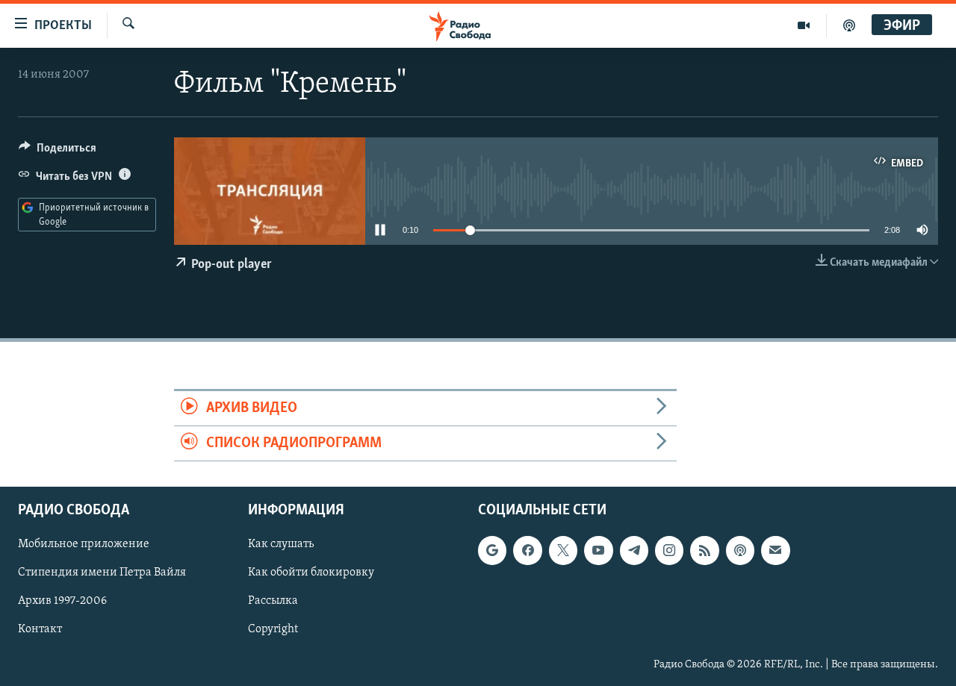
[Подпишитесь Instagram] (669, 551)
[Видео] (804, 25)
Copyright (273, 630)
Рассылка (273, 602)
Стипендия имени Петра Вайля (102, 573)
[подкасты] (849, 25)
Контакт (40, 630)
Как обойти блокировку (311, 573)
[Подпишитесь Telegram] (634, 551)
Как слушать (281, 545)
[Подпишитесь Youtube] (598, 551)
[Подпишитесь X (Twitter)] (563, 551)
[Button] (57, 151)
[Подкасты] (740, 551)
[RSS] (704, 551)
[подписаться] (775, 551)
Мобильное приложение (83, 545)
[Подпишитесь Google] (492, 551)
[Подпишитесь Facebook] (527, 551)
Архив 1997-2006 (62, 602)
